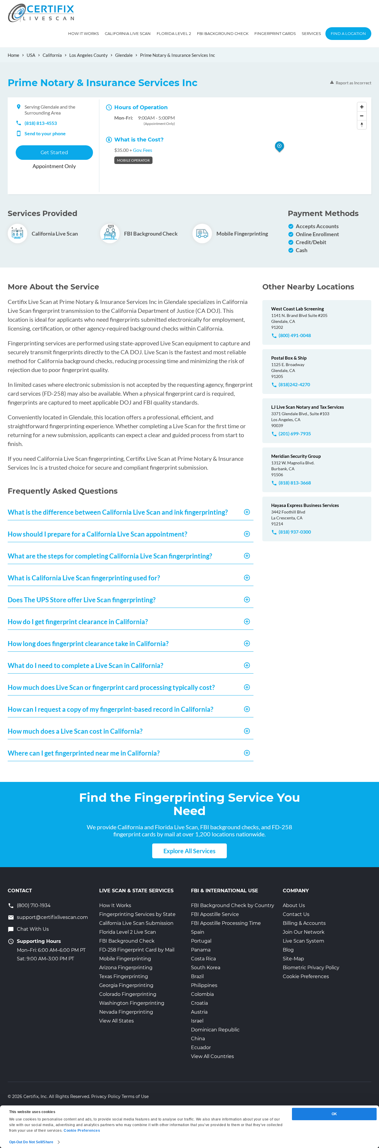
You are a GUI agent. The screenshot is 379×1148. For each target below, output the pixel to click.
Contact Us (296, 914)
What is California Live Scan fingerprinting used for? (84, 578)
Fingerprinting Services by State (137, 914)
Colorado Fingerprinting (127, 994)
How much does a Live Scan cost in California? (75, 731)
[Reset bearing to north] (361, 124)
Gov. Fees (142, 150)
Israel (197, 1021)
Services (311, 33)
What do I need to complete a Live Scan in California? (85, 665)
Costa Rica (203, 959)
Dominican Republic (215, 1030)
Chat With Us (33, 929)
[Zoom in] (361, 106)
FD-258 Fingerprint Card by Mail (136, 950)
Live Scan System (303, 941)
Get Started (54, 152)
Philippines (204, 985)
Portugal (201, 941)
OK (334, 1114)
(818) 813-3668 (295, 482)
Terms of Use (135, 1096)
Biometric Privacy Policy (311, 967)
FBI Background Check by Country (232, 905)
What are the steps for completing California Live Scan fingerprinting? (110, 556)
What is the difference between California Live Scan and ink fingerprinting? (118, 512)
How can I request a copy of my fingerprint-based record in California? (110, 709)
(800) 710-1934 (34, 905)
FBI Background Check (222, 33)
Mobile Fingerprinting (125, 959)
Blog (288, 950)
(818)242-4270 (294, 384)
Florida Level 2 (174, 33)
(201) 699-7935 (295, 433)
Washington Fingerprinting (131, 1003)
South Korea (205, 967)
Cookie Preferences (306, 976)
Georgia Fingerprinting (126, 985)
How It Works (83, 33)
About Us (294, 905)
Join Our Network (304, 932)
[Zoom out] (361, 115)
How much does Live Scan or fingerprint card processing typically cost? (111, 687)
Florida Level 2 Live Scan (127, 932)
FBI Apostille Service (215, 914)
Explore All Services (189, 850)
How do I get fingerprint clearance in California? (78, 622)
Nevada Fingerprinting (126, 1012)
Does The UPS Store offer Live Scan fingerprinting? (81, 600)
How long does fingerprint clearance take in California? (88, 644)
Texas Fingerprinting (123, 976)
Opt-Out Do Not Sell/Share (31, 1142)
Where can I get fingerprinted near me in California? (84, 753)
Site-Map (293, 959)
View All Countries (212, 1056)
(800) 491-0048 (295, 335)
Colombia (202, 994)
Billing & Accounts (304, 923)
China (198, 1038)
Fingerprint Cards (275, 33)
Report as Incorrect (353, 82)
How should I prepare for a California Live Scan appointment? (97, 534)
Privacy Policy (106, 1096)
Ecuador (201, 1047)
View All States (116, 1021)
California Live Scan (128, 33)
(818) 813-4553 (41, 123)
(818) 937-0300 (295, 531)
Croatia (199, 1003)
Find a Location (348, 33)
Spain (197, 932)
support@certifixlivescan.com (52, 917)
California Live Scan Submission (136, 923)
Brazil (197, 976)
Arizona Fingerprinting (125, 967)
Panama (201, 950)
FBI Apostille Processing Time (226, 923)
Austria (199, 1012)
